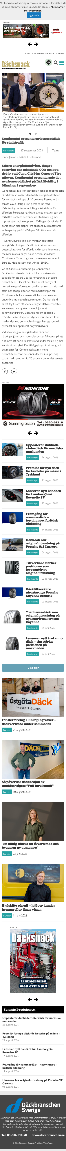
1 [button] (30, 134)
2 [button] (36, 134)
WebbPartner (48, 1143)
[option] (33, 102)
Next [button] (58, 102)
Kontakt (60, 53)
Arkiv (51, 53)
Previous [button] (7, 102)
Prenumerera (30, 53)
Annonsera (42, 53)
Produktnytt (8, 150)
